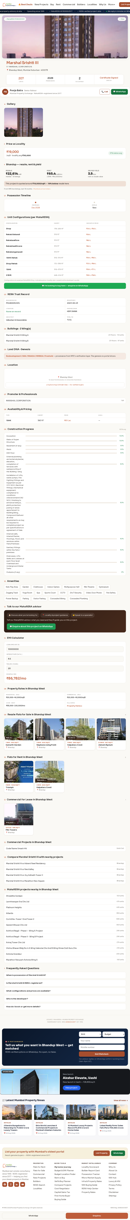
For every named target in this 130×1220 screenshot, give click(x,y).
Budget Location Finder (65, 1174)
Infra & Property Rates (92, 1181)
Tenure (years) (12, 664)
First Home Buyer (62, 1196)
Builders (81, 4)
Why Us (102, 4)
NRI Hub (112, 1178)
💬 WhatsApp (119, 91)
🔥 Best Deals (25, 4)
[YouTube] (22, 1184)
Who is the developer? (17, 999)
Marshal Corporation (20, 67)
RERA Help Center (90, 1188)
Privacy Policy (115, 1185)
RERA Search (39, 1185)
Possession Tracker (91, 1174)
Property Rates (88, 1192)
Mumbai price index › (42, 189)
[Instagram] (10, 1184)
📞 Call (105, 92)
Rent (58, 4)
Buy (52, 4)
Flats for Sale (39, 1170)
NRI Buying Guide (89, 1185)
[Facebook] (4, 1184)
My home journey (62, 1167)
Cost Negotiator (62, 1188)
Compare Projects (62, 1185)
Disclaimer (114, 1192)
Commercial (69, 4)
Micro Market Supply (91, 1178)
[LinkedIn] (16, 1184)
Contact (112, 1174)
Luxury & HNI (114, 1181)
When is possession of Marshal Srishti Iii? (26, 975)
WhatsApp (33, 1216)
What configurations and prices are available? (28, 991)
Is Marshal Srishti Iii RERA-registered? (24, 983)
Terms (111, 1188)
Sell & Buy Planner (62, 1181)
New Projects (41, 4)
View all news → (121, 1100)
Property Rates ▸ (74, 706)
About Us (113, 1170)
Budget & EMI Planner (64, 1170)
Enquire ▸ (97, 1216)
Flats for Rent (39, 1167)
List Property (102, 1153)
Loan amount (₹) (13, 645)
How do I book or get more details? (23, 1006)
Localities (92, 4)
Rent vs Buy (59, 1178)
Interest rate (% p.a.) (14, 654)
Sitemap (112, 1196)
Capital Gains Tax (62, 1192)
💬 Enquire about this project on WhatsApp (31, 626)
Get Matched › (102, 1054)
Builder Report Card (91, 1170)
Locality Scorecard (90, 1167)
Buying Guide (60, 1199)
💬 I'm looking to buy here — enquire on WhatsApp (65, 286)
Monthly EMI (11, 674)
